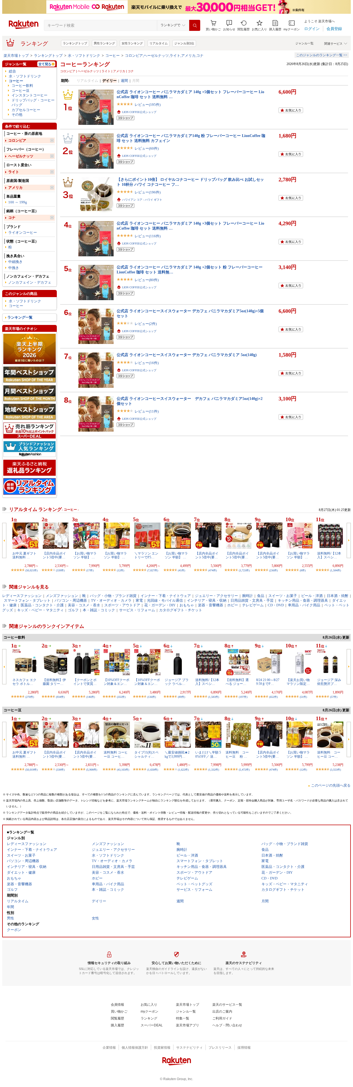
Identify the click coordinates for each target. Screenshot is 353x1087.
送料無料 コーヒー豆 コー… (328, 754)
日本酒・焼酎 (337, 596)
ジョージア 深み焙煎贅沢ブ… (329, 682)
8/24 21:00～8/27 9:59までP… (267, 682)
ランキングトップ (75, 43)
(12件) (120, 570)
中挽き (13, 268)
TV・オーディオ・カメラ (111, 600)
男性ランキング (104, 43)
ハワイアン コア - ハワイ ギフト (142, 199)
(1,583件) (213, 696)
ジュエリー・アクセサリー (216, 596)
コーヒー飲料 (22, 86)
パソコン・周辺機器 (71, 600)
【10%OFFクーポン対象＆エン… (116, 682)
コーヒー (112, 55)
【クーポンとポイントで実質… (85, 682)
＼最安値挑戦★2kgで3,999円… (177, 754)
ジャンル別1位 (184, 43)
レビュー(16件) (147, 363)
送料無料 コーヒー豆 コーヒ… (116, 754)
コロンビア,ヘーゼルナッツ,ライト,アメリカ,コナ (164, 55)
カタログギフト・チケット (180, 610)
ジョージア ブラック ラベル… (177, 682)
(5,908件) (91, 769)
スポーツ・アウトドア (122, 605)
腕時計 (247, 596)
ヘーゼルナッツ (20, 156)
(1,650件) (152, 769)
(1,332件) (213, 769)
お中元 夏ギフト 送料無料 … (24, 555)
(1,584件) (335, 570)
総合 (12, 71)
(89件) (181, 696)
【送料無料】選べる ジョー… (237, 682)
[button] (229, 25)
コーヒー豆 (21, 90)
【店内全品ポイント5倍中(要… (54, 555)
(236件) (273, 570)
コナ (11, 218)
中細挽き (15, 262)
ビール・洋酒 (312, 596)
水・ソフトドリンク (84, 55)
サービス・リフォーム (137, 610)
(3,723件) (244, 570)
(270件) (29, 696)
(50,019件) (31, 769)
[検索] (194, 25)
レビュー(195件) (148, 105)
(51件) (303, 696)
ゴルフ (73, 610)
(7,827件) (152, 570)
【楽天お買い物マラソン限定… (298, 682)
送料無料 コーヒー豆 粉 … (237, 754)
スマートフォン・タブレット (27, 600)
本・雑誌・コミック (99, 610)
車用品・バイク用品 (304, 605)
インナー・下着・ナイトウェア (166, 596)
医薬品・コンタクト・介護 (42, 605)
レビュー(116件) (148, 236)
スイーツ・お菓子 (282, 596)
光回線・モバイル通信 (165, 600)
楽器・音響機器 (210, 605)
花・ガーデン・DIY (159, 605)
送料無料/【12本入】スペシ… (329, 555)
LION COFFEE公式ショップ (139, 112)
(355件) (121, 696)
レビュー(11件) (147, 411)
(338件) (60, 769)
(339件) (60, 570)
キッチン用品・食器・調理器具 (303, 600)
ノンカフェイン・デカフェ (29, 282)
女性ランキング (132, 43)
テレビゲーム (253, 605)
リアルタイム (158, 43)
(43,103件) (123, 769)
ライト (13, 172)
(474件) (212, 570)
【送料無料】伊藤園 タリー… (54, 682)
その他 (17, 114)
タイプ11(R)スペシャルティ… (146, 754)
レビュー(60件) (147, 148)
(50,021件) (31, 570)
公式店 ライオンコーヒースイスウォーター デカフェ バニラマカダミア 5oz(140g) (187, 355)
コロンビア (17, 140)
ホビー (232, 605)
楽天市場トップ (16, 55)
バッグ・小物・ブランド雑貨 (113, 596)
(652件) (273, 696)
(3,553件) (335, 769)
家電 (139, 600)
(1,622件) (183, 769)
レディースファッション (22, 596)
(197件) (243, 696)
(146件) (90, 696)
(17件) (89, 570)
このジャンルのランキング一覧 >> (321, 55)
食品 (260, 596)
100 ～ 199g (17, 202)
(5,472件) (244, 769)
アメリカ (15, 187)
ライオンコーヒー (22, 232)
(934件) (60, 696)
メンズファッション (62, 596)
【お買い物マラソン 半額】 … (85, 555)
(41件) (181, 570)
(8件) (303, 570)
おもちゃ (187, 605)
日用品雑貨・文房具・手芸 (252, 600)
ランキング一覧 (20, 317)
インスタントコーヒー (29, 95)
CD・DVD (276, 605)
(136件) (151, 696)
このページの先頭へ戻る (331, 785)
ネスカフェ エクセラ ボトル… (24, 682)
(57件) (333, 696)
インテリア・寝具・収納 (206, 600)
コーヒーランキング (85, 64)
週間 (124, 81)
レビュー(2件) (146, 324)
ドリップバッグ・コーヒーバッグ (33, 102)
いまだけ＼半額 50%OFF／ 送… (208, 754)
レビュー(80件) (147, 280)
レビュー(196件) (148, 192)
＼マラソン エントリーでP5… (146, 555)
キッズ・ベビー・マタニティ (40, 610)
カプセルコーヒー (26, 110)
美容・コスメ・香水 (84, 605)
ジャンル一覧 (304, 43)
